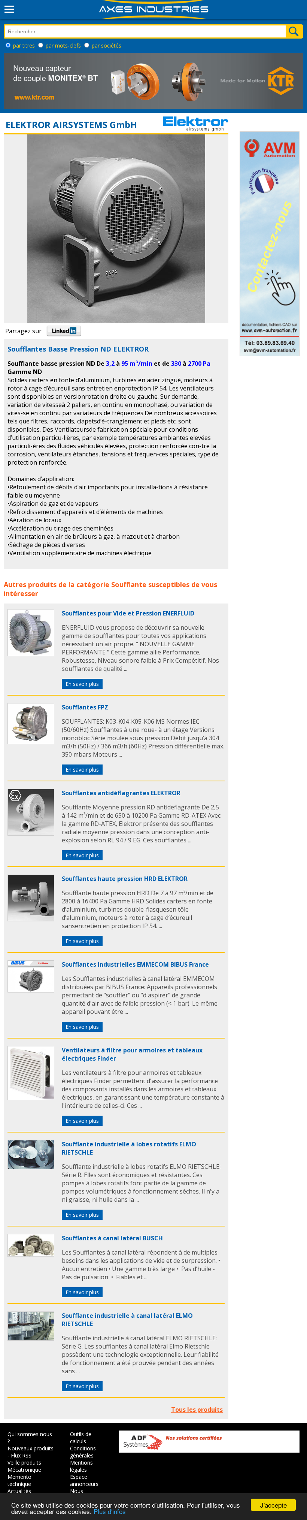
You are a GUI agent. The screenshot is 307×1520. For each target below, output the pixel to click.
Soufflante (128, 584)
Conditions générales (83, 1452)
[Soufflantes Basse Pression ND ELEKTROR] (30, 654)
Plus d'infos (110, 1511)
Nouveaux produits (30, 1448)
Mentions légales (81, 1466)
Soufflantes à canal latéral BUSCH (112, 1238)
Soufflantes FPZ (85, 707)
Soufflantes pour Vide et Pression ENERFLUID (128, 613)
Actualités (19, 1491)
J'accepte (273, 1505)
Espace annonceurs (84, 1480)
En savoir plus (82, 683)
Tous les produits (197, 1409)
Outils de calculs (80, 1438)
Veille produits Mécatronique (24, 1466)
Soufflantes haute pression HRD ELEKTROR (125, 879)
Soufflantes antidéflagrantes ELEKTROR (121, 793)
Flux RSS (21, 1455)
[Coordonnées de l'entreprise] (195, 129)
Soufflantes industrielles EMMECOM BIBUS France (135, 964)
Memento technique (19, 1480)
